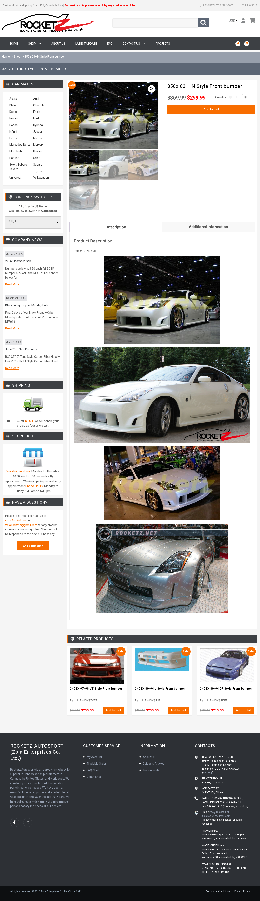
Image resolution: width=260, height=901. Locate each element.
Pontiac (14, 158)
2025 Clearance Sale (18, 261)
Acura (13, 98)
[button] (151, 89)
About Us (58, 43)
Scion (36, 158)
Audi (36, 98)
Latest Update (86, 43)
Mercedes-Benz (19, 144)
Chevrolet (39, 105)
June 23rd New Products (21, 349)
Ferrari (13, 118)
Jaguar (37, 131)
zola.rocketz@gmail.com (21, 525)
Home (14, 43)
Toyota (37, 171)
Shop (32, 43)
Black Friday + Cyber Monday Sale (26, 305)
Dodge (13, 111)
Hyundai (38, 125)
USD (232, 20)
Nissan (37, 151)
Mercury (38, 144)
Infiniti (13, 131)
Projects (163, 43)
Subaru (37, 164)
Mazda (37, 138)
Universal (15, 177)
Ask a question (33, 546)
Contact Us (131, 43)
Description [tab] (115, 227)
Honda (13, 125)
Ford (36, 118)
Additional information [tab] (208, 227)
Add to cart (211, 109)
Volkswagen (41, 177)
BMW (12, 105)
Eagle (36, 111)
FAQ (110, 43)
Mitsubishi (15, 151)
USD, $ (12, 221)
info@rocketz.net (16, 520)
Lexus (13, 138)
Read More (12, 284)
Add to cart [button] (113, 710)
